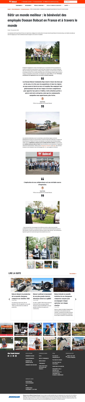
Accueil (9, 9)
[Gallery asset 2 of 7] (39, 265)
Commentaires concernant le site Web (31, 388)
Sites (40, 355)
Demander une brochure (31, 365)
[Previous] (26, 265)
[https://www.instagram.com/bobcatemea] (11, 356)
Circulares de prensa (25, 9)
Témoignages (42, 363)
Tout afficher (72, 273)
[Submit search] (76, 1)
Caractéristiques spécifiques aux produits (43, 367)
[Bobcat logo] (13, 2)
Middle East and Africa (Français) (52, 1)
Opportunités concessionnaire (30, 382)
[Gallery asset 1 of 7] (42, 248)
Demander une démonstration (29, 361)
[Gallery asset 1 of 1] (42, 53)
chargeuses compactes (46, 145)
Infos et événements (16, 9)
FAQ (26, 385)
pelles (54, 145)
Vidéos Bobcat (42, 361)
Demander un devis (27, 1)
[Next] (58, 265)
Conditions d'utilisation (58, 366)
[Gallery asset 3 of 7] (48, 265)
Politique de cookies (57, 360)
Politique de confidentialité (56, 356)
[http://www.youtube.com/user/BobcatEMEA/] (13, 356)
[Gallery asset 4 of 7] (57, 265)
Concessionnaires (38, 1)
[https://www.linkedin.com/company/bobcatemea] (16, 356)
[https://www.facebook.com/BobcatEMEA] (8, 356)
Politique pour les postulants (56, 363)
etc (45, 147)
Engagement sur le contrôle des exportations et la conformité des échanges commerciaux (57, 372)
